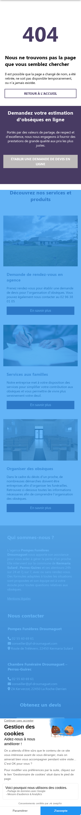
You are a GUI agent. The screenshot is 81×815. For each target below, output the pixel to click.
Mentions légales (19, 598)
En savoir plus (40, 310)
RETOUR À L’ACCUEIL (40, 93)
